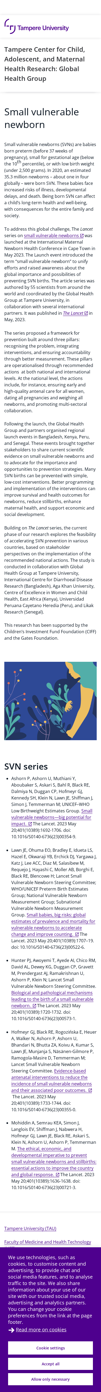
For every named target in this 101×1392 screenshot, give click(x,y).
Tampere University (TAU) (30, 1228)
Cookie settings (50, 1348)
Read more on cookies (41, 1329)
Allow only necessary (50, 1379)
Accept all (51, 1363)
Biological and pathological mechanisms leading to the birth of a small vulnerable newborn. (52, 999)
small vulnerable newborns (51, 235)
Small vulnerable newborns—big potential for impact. (51, 817)
